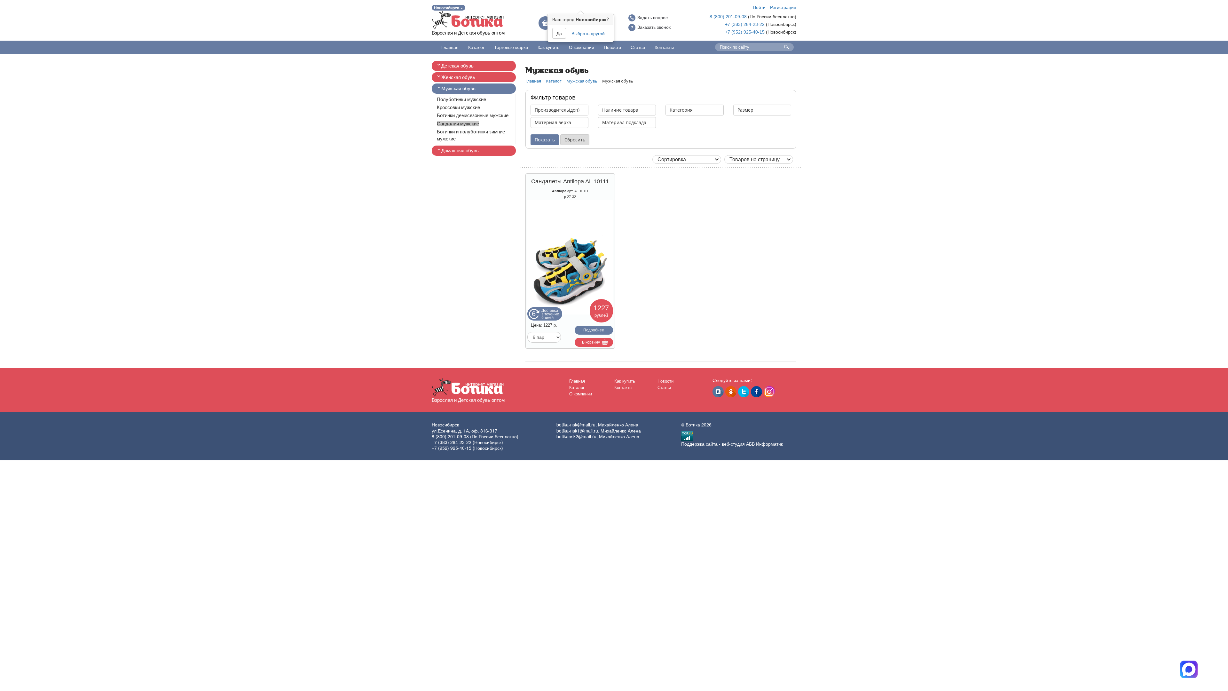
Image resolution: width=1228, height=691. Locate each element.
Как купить (548, 47)
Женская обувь (458, 77)
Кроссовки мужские (458, 107)
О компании (581, 47)
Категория (681, 110)
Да (559, 33)
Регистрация (783, 7)
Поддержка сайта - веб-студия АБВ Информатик (732, 444)
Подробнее (593, 330)
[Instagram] (769, 391)
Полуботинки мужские (461, 99)
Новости (612, 47)
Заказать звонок (654, 27)
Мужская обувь (458, 88)
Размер (745, 110)
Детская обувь (457, 65)
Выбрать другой (588, 33)
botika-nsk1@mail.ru (577, 430)
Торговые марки (511, 47)
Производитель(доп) (557, 110)
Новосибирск (447, 8)
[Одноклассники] (730, 391)
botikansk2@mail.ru (576, 436)
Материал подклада (624, 122)
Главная (450, 47)
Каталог (476, 47)
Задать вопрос (652, 17)
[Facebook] (756, 391)
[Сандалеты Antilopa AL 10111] (570, 257)
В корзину (591, 342)
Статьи (638, 47)
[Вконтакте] (718, 391)
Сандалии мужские (458, 123)
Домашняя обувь (460, 150)
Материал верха (553, 122)
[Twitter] (743, 391)
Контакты (664, 47)
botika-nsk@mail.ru (575, 424)
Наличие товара (620, 110)
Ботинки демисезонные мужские (472, 115)
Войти (759, 7)
